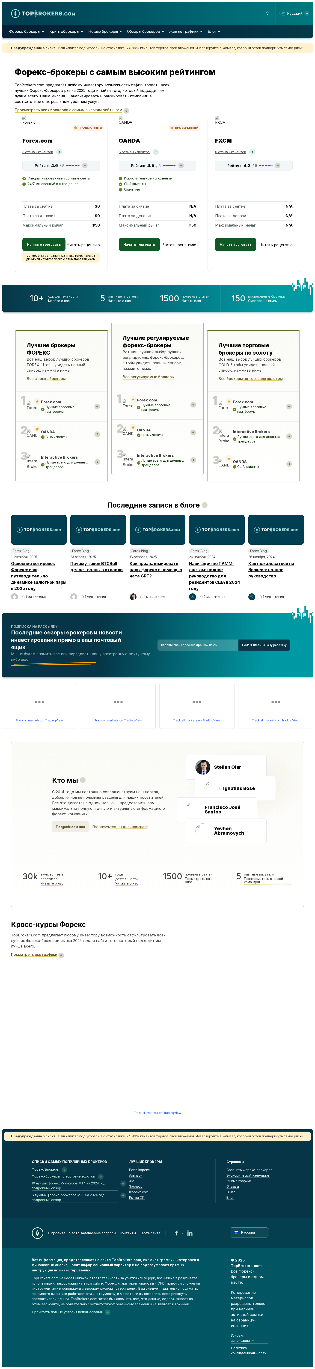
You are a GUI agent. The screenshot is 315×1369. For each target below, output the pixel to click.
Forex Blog (21, 551)
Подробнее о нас (70, 827)
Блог (212, 31)
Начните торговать (44, 244)
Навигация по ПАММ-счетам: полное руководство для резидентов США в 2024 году (214, 576)
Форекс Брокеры (45, 1169)
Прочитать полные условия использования (67, 1312)
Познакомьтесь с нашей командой (120, 826)
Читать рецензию (83, 245)
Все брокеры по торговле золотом (251, 378)
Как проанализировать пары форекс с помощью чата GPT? (156, 569)
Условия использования (243, 1338)
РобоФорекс (139, 1170)
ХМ (131, 1181)
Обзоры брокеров (143, 31)
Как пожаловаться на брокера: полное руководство (271, 569)
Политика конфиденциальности (249, 1350)
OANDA (129, 140)
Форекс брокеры (24, 31)
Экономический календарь (248, 1175)
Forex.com (37, 140)
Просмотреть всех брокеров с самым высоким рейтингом (68, 110)
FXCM (223, 140)
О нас (230, 1192)
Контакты (128, 1233)
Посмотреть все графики (34, 954)
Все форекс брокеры (46, 378)
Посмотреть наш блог (198, 880)
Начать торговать (139, 244)
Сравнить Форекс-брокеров (249, 1170)
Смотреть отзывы (262, 300)
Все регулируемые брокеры (149, 377)
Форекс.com (139, 1192)
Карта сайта (150, 1233)
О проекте (56, 1233)
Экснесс (136, 1186)
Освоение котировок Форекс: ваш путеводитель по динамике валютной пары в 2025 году (38, 576)
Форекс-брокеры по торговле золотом (63, 1176)
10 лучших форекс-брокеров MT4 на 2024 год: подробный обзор (69, 1185)
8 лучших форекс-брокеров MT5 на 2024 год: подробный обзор (68, 1197)
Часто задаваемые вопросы (92, 1233)
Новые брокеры (103, 31)
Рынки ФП (137, 1197)
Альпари (136, 1175)
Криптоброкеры (64, 31)
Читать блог (192, 300)
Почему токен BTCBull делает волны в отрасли (96, 566)
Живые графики (184, 31)
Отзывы (232, 1186)
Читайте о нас (58, 300)
